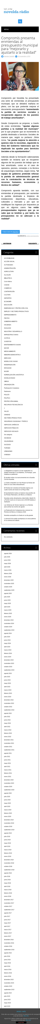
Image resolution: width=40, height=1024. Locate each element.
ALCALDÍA (7, 275)
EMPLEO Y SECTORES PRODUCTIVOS (16, 311)
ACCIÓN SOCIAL (9, 261)
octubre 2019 (8, 826)
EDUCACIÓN (8, 305)
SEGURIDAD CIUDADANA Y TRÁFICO (16, 421)
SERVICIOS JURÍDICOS (11, 425)
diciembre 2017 (9, 899)
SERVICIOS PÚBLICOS (11, 428)
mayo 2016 (7, 963)
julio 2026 (7, 557)
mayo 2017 (7, 923)
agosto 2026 (8, 553)
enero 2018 (7, 896)
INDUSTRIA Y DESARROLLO (13, 331)
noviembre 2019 (9, 823)
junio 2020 (7, 800)
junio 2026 (7, 560)
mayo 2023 (7, 683)
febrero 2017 (8, 933)
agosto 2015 (8, 993)
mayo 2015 (7, 1003)
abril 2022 (7, 726)
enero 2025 (7, 617)
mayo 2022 (7, 723)
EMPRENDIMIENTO (10, 315)
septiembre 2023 (9, 670)
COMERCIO (7, 288)
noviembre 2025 (9, 583)
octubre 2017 (8, 906)
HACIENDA (7, 325)
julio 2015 (7, 996)
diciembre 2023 (9, 660)
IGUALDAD (7, 328)
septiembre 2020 (9, 790)
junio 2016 (7, 959)
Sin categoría (8, 434)
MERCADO (7, 358)
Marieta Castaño (9, 56)
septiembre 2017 (9, 910)
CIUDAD (6, 285)
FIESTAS (6, 318)
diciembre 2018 (9, 860)
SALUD (6, 411)
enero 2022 (7, 736)
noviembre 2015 (9, 983)
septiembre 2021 (9, 750)
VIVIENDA (7, 454)
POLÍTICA (15, 232)
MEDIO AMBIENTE (9, 351)
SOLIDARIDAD (8, 441)
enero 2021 (7, 776)
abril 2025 (7, 607)
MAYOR (6, 348)
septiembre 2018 (9, 870)
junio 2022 (7, 720)
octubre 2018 (8, 866)
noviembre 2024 (9, 623)
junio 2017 (7, 920)
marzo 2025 (7, 610)
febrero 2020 (8, 813)
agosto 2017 (8, 913)
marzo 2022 (7, 730)
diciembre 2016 (9, 939)
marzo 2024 (7, 650)
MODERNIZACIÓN (9, 365)
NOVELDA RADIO (9, 378)
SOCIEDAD (7, 438)
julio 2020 (7, 796)
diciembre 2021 (9, 740)
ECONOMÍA (7, 301)
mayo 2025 (7, 603)
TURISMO (7, 448)
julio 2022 (7, 716)
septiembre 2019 (9, 830)
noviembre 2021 (9, 743)
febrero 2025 (8, 613)
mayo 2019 (7, 843)
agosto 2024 (8, 633)
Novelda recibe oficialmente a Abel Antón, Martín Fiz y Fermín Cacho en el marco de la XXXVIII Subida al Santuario (19, 500)
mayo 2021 (7, 763)
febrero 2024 (8, 653)
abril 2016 (7, 966)
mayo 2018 (7, 883)
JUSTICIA (7, 338)
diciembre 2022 (9, 700)
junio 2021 (7, 760)
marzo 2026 (7, 570)
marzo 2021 (7, 770)
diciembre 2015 (9, 979)
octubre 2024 (8, 627)
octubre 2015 (8, 986)
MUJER (6, 371)
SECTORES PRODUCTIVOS (13, 418)
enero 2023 (7, 696)
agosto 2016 (8, 953)
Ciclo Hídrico (8, 281)
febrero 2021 (8, 773)
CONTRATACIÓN (9, 291)
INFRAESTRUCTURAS (11, 335)
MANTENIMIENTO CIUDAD (12, 345)
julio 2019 (7, 836)
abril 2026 (7, 567)
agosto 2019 (8, 833)
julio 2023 (7, 676)
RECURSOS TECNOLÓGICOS (13, 404)
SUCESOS (7, 444)
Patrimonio (7, 391)
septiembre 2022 (9, 710)
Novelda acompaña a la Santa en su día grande (18, 515)
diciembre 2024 (9, 620)
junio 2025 (7, 600)
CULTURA (7, 295)
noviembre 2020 (9, 783)
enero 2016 (7, 976)
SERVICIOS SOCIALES (11, 431)
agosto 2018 (8, 873)
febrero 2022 (8, 733)
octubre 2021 (8, 746)
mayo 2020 (7, 803)
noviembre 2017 (9, 903)
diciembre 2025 (9, 580)
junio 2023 (7, 680)
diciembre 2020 (9, 780)
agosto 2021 (8, 753)
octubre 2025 (8, 587)
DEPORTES (7, 298)
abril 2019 (7, 846)
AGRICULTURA (9, 271)
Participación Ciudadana (11, 388)
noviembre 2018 (9, 863)
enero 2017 (7, 936)
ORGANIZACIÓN (9, 384)
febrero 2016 (8, 973)
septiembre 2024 (9, 630)
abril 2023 (7, 686)
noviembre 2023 (9, 663)
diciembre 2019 (9, 820)
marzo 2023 (7, 690)
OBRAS (6, 381)
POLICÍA (6, 394)
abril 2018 (7, 886)
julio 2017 (7, 916)
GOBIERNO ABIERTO (10, 321)
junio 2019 (7, 840)
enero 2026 (7, 577)
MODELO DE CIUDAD (11, 361)
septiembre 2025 (9, 590)
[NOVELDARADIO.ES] (20, 15)
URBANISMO (8, 451)
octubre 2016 (8, 946)
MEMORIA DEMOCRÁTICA (12, 355)
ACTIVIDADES (8, 265)
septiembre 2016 (9, 949)
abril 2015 (7, 1006)
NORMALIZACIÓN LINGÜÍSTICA (14, 375)
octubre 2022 (8, 706)
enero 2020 (7, 816)
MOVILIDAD (7, 368)
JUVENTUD (7, 341)
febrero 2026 (8, 573)
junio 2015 (7, 999)
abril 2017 (7, 926)
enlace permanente (32, 236)
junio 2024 (7, 640)
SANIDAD (7, 414)
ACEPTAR (21, 1022)
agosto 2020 (8, 793)
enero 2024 (7, 657)
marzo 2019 (7, 850)
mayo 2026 (7, 563)
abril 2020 (7, 806)
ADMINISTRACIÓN (10, 268)
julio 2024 (7, 637)
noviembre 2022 (9, 703)
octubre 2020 (8, 786)
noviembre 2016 (9, 943)
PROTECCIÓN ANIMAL (11, 401)
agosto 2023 (8, 673)
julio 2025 (7, 597)
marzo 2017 (7, 929)
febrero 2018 (8, 893)
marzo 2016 (7, 969)
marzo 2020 (7, 810)
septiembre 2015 (9, 989)
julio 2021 (7, 756)
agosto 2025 (8, 593)
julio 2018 (7, 876)
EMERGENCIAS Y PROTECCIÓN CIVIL (16, 308)
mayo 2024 (7, 643)
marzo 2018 (7, 889)
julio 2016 (7, 956)
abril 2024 (7, 647)
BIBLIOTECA (8, 278)
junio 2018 (7, 879)
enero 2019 (7, 856)
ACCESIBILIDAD (9, 258)
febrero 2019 (8, 853)
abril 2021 (7, 766)
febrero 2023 (8, 693)
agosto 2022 (8, 713)
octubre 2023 (8, 666)
